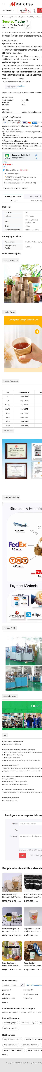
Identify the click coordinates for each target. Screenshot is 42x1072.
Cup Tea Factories (10, 1045)
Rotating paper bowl (31, 994)
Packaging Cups (10, 1022)
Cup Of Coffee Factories (12, 1039)
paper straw (28, 998)
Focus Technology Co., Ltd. (29, 1063)
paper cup (6, 990)
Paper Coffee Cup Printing (13, 1050)
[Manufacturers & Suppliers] (21, 4)
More (4, 1055)
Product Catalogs (35, 985)
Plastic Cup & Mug (27, 1022)
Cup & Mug (30, 17)
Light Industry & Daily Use (17, 17)
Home (4, 17)
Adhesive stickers (8, 998)
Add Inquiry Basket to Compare (16, 188)
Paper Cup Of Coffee (29, 1045)
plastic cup (6, 994)
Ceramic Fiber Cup (10, 1028)
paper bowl (28, 990)
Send (22, 855)
